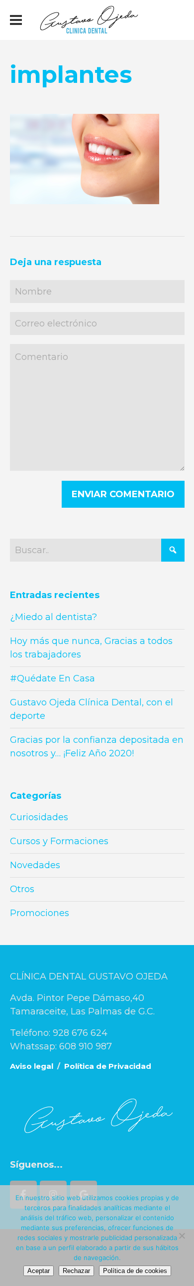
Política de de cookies (135, 1271)
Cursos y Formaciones (59, 841)
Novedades (35, 865)
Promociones (39, 913)
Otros (22, 889)
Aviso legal (31, 1066)
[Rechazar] (182, 1236)
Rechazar (76, 1271)
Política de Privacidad (107, 1066)
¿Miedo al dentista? (53, 617)
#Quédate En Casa (52, 678)
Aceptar (38, 1271)
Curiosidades (39, 817)
